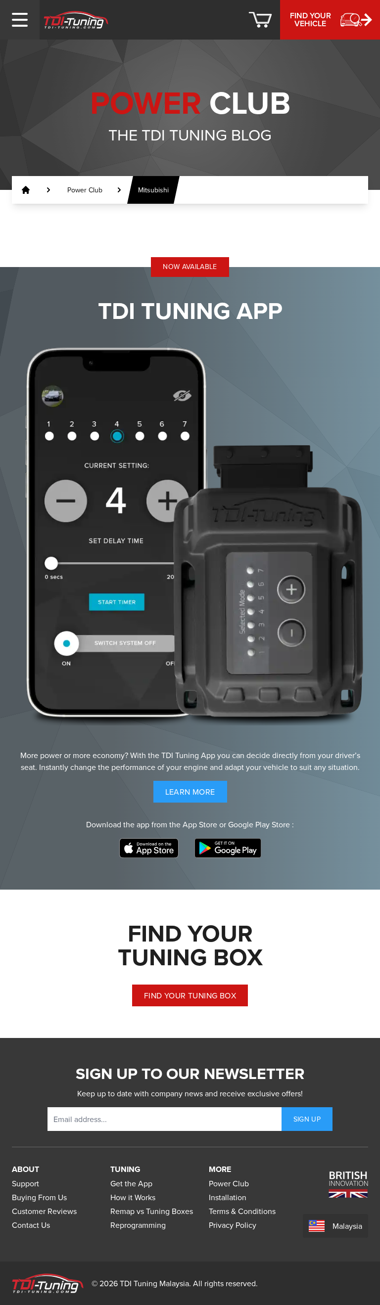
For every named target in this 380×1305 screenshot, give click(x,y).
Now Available (190, 266)
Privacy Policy (232, 1224)
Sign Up (307, 1119)
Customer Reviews (44, 1211)
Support (25, 1183)
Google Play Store (260, 824)
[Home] (76, 20)
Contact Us (31, 1224)
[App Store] (149, 848)
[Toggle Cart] (260, 20)
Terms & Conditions (242, 1211)
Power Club (229, 1183)
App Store (201, 824)
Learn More (196, 794)
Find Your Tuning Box (190, 995)
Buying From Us (39, 1197)
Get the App (131, 1183)
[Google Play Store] (227, 848)
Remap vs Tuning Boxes (151, 1211)
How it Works (132, 1197)
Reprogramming (138, 1224)
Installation (227, 1197)
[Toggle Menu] (20, 20)
